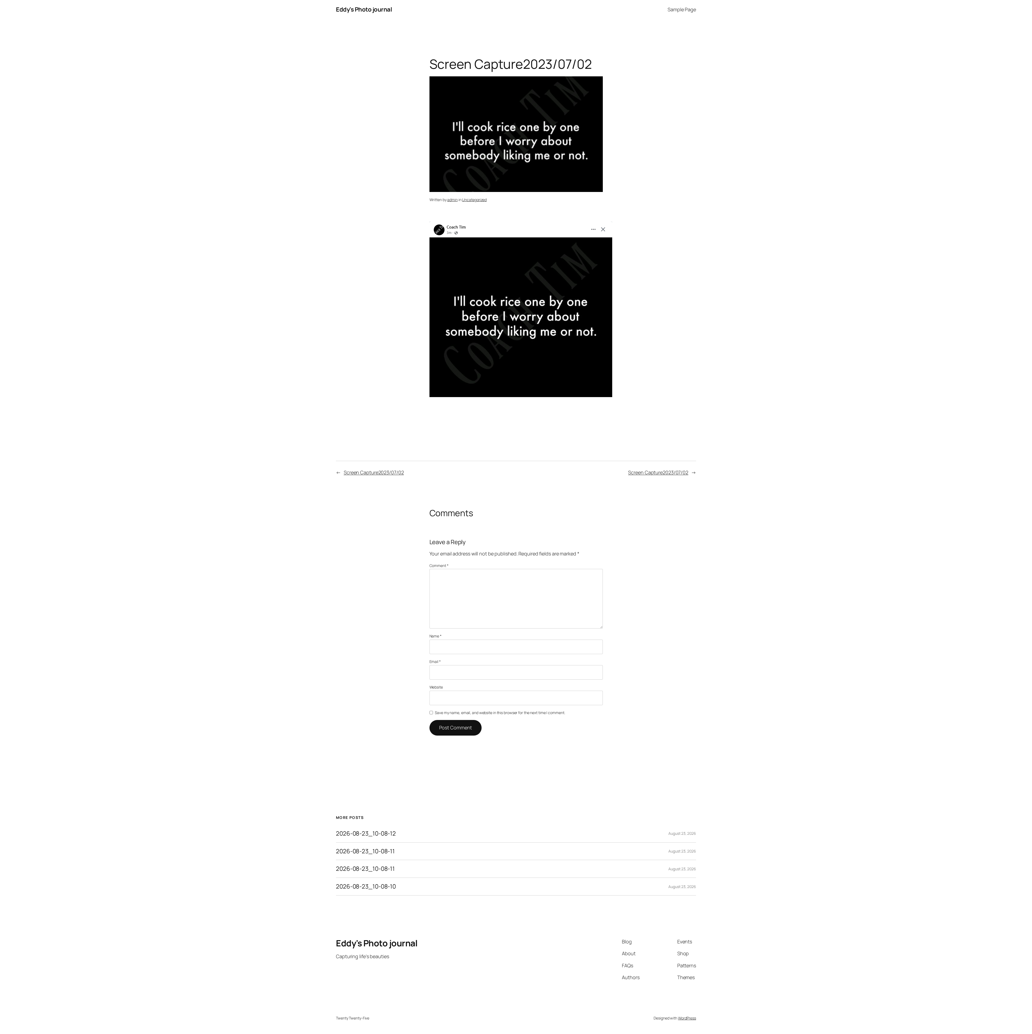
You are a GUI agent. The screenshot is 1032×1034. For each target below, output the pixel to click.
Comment (439, 565)
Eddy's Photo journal (364, 9)
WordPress (687, 1018)
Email (435, 661)
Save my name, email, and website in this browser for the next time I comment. (500, 712)
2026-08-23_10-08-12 (366, 833)
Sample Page (682, 9)
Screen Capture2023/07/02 (374, 472)
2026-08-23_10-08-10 (366, 886)
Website (436, 687)
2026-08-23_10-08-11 (365, 851)
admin (452, 199)
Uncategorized (474, 199)
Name (435, 636)
